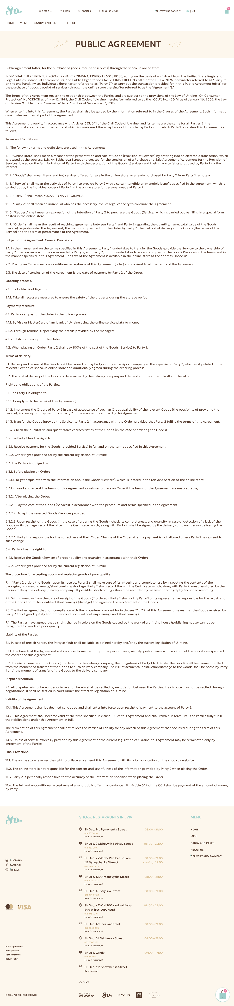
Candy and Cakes (47, 23)
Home (10, 23)
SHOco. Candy (94, 953)
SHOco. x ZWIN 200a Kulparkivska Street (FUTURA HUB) (108, 907)
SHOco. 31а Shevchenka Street (105, 967)
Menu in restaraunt (93, 836)
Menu (24, 23)
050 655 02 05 (91, 928)
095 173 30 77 (91, 913)
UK (193, 11)
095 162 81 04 (91, 847)
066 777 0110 (91, 833)
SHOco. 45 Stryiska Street (102, 891)
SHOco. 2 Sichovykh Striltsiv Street (108, 844)
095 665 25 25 (91, 866)
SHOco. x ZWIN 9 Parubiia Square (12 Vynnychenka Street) (107, 860)
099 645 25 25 (91, 880)
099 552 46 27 (91, 956)
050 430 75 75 (91, 942)
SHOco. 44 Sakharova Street (104, 938)
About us (74, 23)
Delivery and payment (168, 11)
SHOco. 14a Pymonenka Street (105, 829)
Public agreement (14, 946)
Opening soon (91, 971)
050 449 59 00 (91, 895)
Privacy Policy (12, 950)
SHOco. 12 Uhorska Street (102, 924)
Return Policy (11, 958)
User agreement (13, 954)
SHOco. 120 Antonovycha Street (106, 877)
